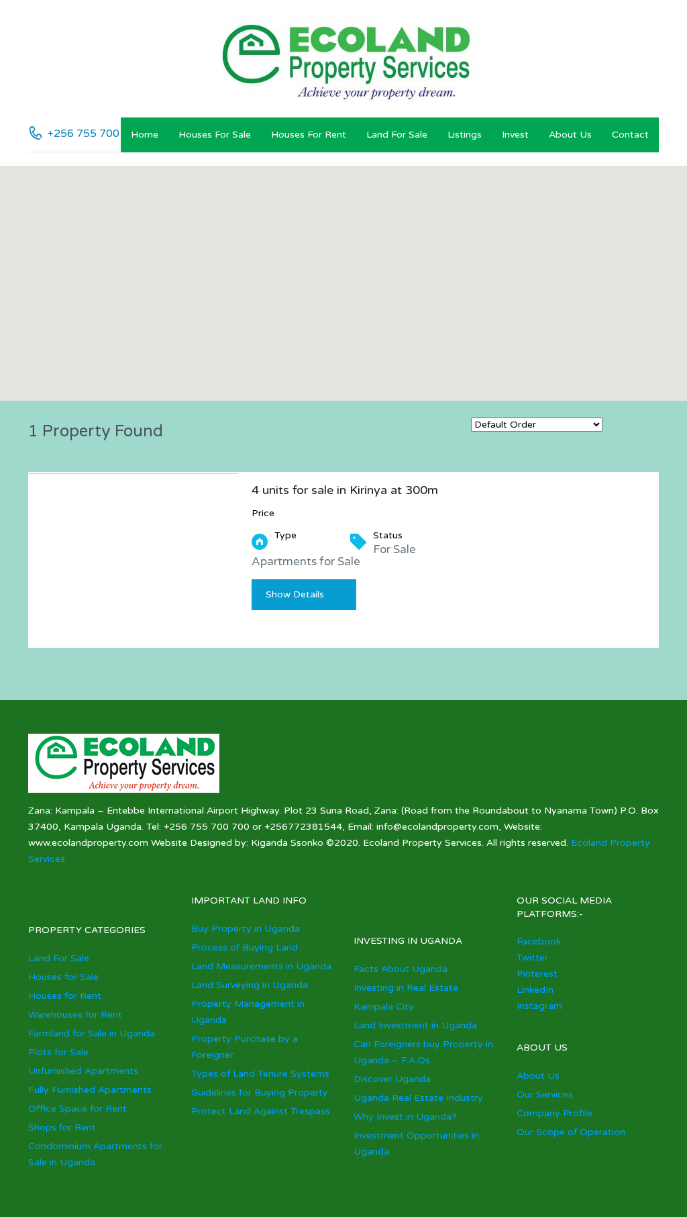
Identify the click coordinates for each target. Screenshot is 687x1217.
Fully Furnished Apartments (90, 1090)
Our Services (545, 1094)
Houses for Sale (214, 134)
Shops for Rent (62, 1127)
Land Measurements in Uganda (261, 966)
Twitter (532, 957)
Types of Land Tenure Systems (260, 1073)
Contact (630, 134)
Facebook (539, 941)
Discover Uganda (392, 1079)
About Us (570, 134)
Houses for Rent (308, 134)
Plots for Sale (58, 1052)
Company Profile (554, 1113)
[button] (357, 283)
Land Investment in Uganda (415, 1025)
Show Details (295, 594)
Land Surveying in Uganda (249, 985)
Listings (464, 134)
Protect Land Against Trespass (260, 1111)
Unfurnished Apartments (83, 1071)
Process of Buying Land (244, 947)
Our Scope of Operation (571, 1132)
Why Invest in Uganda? (405, 1116)
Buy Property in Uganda (245, 928)
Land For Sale (396, 134)
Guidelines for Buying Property (259, 1092)
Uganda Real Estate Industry (418, 1098)
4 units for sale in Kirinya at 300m (345, 490)
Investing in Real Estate (406, 987)
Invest (515, 134)
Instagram (539, 1006)
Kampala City (384, 1006)
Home (144, 134)
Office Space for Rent (77, 1108)
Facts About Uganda (400, 969)
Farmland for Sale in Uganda (91, 1033)
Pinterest (537, 973)
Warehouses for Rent (75, 1014)
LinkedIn (535, 989)
